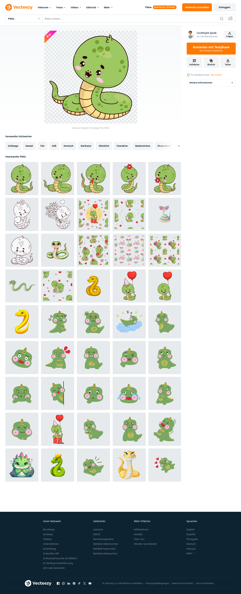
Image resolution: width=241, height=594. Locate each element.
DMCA (96, 534)
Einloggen (224, 7)
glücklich (104, 145)
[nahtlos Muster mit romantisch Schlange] (57, 286)
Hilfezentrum (141, 529)
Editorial (91, 7)
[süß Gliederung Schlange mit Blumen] (57, 214)
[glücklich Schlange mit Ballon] (164, 286)
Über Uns (139, 539)
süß (54, 145)
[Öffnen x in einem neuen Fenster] (84, 583)
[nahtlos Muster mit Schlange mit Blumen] (164, 250)
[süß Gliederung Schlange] (21, 250)
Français (191, 548)
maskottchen (142, 145)
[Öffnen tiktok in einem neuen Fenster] (79, 583)
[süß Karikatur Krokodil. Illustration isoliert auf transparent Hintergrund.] (21, 465)
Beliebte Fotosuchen (104, 548)
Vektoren (43, 7)
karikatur (86, 145)
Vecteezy (48, 534)
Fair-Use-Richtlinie (205, 583)
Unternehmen (51, 543)
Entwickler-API (51, 553)
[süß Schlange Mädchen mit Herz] (21, 214)
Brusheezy (49, 529)
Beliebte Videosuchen (105, 553)
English (191, 529)
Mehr (107, 7)
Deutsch (191, 543)
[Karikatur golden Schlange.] (21, 321)
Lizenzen (98, 529)
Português (192, 539)
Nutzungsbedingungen (157, 583)
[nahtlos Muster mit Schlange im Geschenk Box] (93, 214)
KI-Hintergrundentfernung (58, 563)
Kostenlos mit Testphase (211, 48)
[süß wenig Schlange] (21, 178)
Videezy (47, 539)
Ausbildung (49, 548)
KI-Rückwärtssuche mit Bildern (60, 558)
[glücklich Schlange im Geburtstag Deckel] (129, 286)
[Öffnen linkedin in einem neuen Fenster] (68, 583)
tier (42, 145)
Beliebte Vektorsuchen (105, 543)
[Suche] (222, 19)
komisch (68, 145)
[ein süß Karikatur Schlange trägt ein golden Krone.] (57, 465)
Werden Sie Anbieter (145, 543)
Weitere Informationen (200, 82)
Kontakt (138, 534)
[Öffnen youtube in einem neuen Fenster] (90, 583)
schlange (13, 145)
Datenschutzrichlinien (182, 583)
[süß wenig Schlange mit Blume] (164, 178)
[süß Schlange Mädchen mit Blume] (129, 178)
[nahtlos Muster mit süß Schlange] (93, 250)
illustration (164, 145)
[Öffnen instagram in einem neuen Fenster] (63, 583)
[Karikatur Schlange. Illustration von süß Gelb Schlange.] (93, 286)
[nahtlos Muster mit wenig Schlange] (129, 214)
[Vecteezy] (18, 7)
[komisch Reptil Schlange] (57, 178)
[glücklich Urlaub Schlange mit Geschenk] (57, 429)
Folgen (229, 36)
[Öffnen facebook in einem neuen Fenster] (58, 583)
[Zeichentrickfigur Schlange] (21, 286)
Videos (74, 7)
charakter (122, 145)
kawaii (29, 145)
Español (191, 534)
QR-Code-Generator (54, 567)
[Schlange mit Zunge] (93, 178)
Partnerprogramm (103, 539)
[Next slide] (176, 146)
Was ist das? (216, 74)
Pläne (148, 7)
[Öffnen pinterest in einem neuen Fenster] (74, 583)
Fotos (59, 7)
